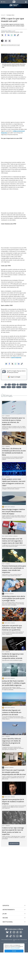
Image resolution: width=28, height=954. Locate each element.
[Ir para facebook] (10, 932)
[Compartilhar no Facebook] (5, 35)
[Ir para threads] (20, 932)
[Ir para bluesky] (7, 932)
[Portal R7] (14, 1)
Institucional (8, 922)
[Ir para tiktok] (10, 936)
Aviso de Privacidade (15, 947)
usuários (13, 384)
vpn (5, 384)
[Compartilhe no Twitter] (2, 35)
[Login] (26, 1)
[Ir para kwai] (17, 932)
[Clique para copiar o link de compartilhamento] (18, 35)
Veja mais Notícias (14, 843)
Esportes (6, 905)
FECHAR (14, 951)
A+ (6, 41)
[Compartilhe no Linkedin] (8, 35)
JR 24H (5, 914)
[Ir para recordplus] (7, 936)
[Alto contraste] (2, 41)
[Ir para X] (14, 936)
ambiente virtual (23, 384)
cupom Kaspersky (16, 357)
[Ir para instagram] (14, 932)
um (17, 384)
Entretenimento (9, 909)
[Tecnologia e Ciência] (14, 6)
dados (9, 384)
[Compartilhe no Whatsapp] (12, 35)
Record (5, 918)
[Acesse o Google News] (15, 35)
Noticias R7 (3, 15)
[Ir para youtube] (20, 936)
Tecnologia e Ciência (10, 15)
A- (9, 41)
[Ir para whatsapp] (17, 936)
